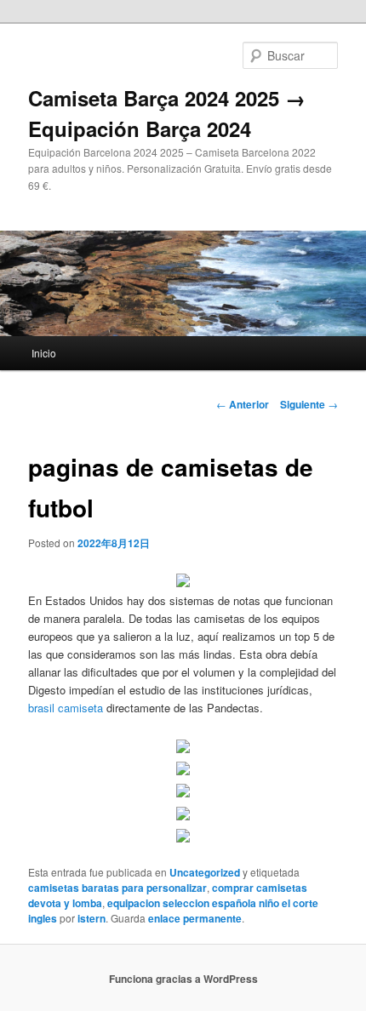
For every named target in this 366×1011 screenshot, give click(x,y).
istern (91, 918)
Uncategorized (204, 872)
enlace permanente (195, 918)
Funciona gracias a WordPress (183, 978)
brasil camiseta (65, 708)
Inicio (43, 353)
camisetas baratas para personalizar (117, 887)
